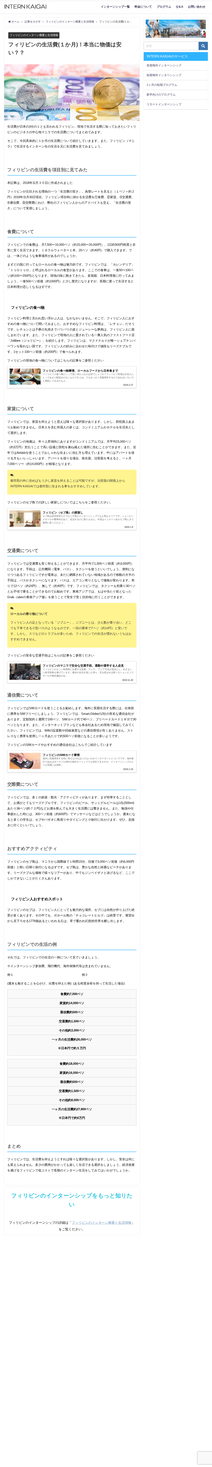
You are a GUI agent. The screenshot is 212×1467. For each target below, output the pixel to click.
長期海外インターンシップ (164, 65)
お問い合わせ (196, 6)
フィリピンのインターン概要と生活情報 (34, 35)
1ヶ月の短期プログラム (162, 84)
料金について (143, 6)
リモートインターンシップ (164, 104)
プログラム (164, 6)
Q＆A (179, 6)
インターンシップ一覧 (115, 6)
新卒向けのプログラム (161, 94)
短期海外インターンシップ (164, 75)
